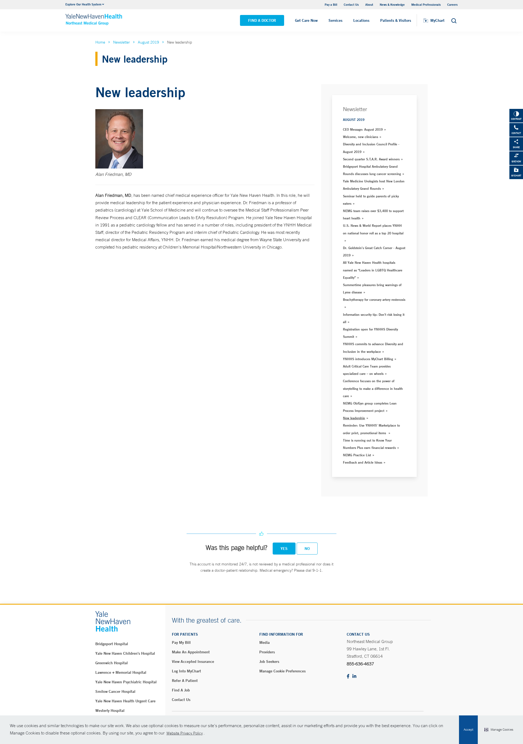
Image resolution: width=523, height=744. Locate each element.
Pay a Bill (331, 4)
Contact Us (351, 4)
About (369, 4)
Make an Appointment (191, 652)
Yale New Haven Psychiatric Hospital (126, 681)
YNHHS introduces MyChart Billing (368, 359)
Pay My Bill (181, 642)
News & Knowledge (392, 4)
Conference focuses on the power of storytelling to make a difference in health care (373, 388)
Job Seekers (269, 661)
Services (335, 20)
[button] (498, 729)
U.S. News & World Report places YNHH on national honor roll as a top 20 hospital (373, 229)
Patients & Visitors (395, 20)
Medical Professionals (426, 4)
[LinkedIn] (354, 676)
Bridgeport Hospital (111, 643)
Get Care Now (306, 20)
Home (100, 42)
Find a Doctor (262, 20)
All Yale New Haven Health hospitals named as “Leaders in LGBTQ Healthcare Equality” (372, 269)
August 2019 (148, 42)
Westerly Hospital (109, 710)
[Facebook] (348, 676)
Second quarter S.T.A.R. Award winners (371, 159)
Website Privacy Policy (184, 733)
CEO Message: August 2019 (363, 129)
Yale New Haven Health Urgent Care (125, 701)
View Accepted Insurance (193, 661)
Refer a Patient (185, 680)
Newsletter (121, 42)
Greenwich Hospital (111, 662)
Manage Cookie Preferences (282, 671)
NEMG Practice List (357, 455)
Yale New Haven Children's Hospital (125, 653)
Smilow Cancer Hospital (115, 691)
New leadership (354, 418)
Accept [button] (468, 729)
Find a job (181, 690)
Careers (452, 4)
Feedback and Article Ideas (362, 462)
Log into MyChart (186, 671)
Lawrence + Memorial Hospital (120, 672)
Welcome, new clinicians (360, 136)
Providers (267, 652)
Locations (361, 20)
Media (264, 642)
